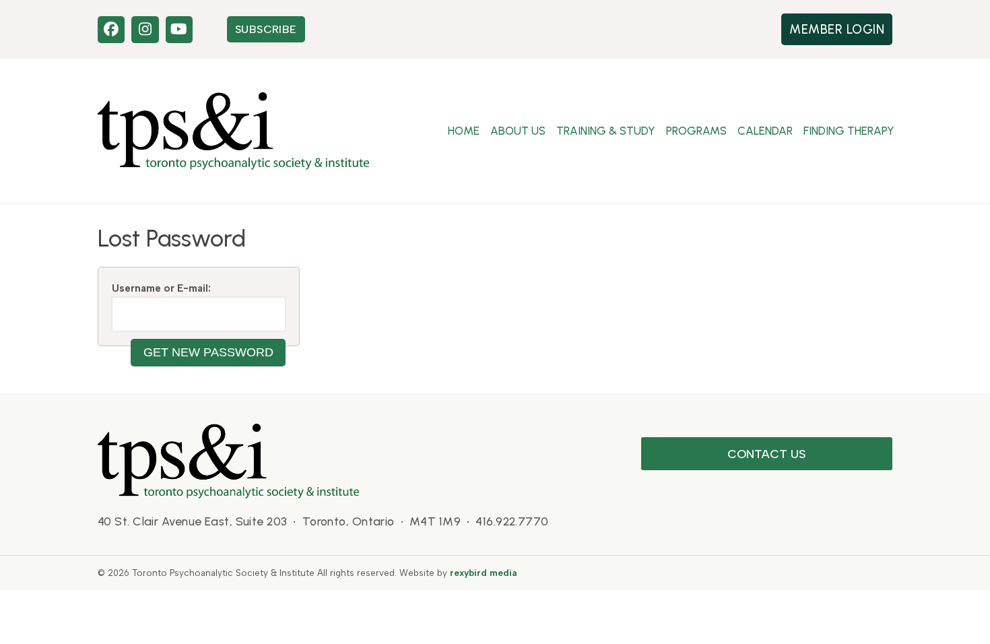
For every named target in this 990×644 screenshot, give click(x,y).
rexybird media (483, 572)
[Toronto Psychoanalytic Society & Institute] (228, 460)
